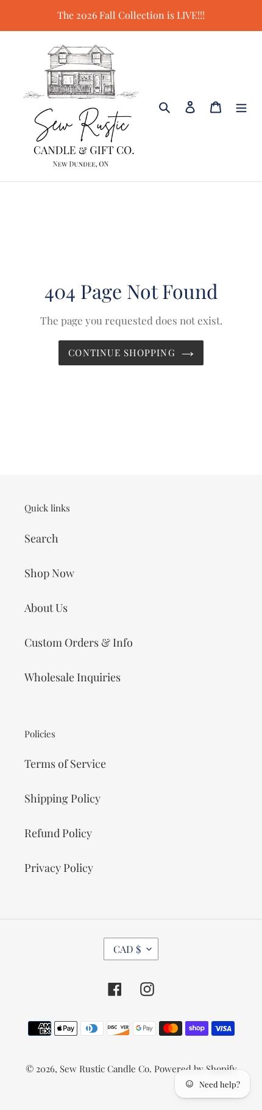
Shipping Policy (62, 798)
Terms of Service (65, 763)
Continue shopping (121, 352)
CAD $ (127, 949)
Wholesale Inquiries (72, 677)
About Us (46, 607)
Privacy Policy (58, 867)
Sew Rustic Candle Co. (106, 1069)
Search (41, 538)
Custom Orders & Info (78, 642)
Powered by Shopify (195, 1069)
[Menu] (241, 106)
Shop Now (49, 573)
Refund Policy (58, 833)
